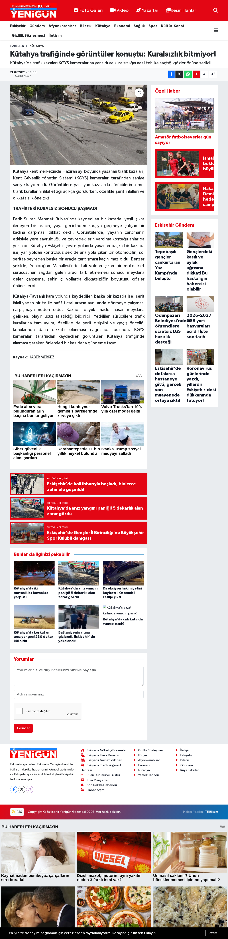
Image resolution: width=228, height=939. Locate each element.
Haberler (17, 46)
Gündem (37, 26)
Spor (153, 26)
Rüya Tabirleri (190, 770)
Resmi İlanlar (183, 10)
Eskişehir (18, 26)
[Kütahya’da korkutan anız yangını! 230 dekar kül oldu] (34, 617)
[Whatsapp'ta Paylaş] (188, 74)
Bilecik (86, 26)
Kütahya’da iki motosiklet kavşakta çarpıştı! (31, 593)
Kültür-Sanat (173, 26)
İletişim (55, 35)
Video (122, 10)
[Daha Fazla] (196, 74)
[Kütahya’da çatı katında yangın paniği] (123, 610)
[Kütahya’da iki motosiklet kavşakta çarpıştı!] (34, 573)
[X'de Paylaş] (179, 74)
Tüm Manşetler (98, 780)
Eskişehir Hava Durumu (103, 755)
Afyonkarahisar (62, 26)
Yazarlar (150, 10)
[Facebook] (13, 789)
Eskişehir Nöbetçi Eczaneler (107, 750)
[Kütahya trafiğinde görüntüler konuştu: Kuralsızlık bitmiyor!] (78, 125)
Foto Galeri (91, 10)
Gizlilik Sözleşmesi (28, 35)
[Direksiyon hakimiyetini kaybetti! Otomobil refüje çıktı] (123, 573)
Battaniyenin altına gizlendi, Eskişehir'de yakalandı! (76, 637)
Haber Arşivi (95, 790)
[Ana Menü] (216, 31)
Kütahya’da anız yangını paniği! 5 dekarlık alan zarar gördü (78, 593)
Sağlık (139, 26)
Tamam (212, 932)
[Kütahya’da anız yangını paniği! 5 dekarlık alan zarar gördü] (78, 573)
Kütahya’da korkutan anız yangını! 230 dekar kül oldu (33, 637)
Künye (142, 755)
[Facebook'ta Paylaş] (171, 74)
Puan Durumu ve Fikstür (103, 775)
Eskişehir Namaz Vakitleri (104, 760)
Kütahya (102, 26)
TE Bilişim (211, 811)
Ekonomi (122, 26)
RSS (19, 811)
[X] (21, 789)
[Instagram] (29, 789)
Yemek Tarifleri (148, 775)
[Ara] (215, 10)
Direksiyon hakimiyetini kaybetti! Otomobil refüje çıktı (122, 593)
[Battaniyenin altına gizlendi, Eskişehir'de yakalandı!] (78, 617)
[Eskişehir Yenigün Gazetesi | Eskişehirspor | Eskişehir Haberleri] (33, 11)
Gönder (23, 728)
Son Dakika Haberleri (102, 785)
